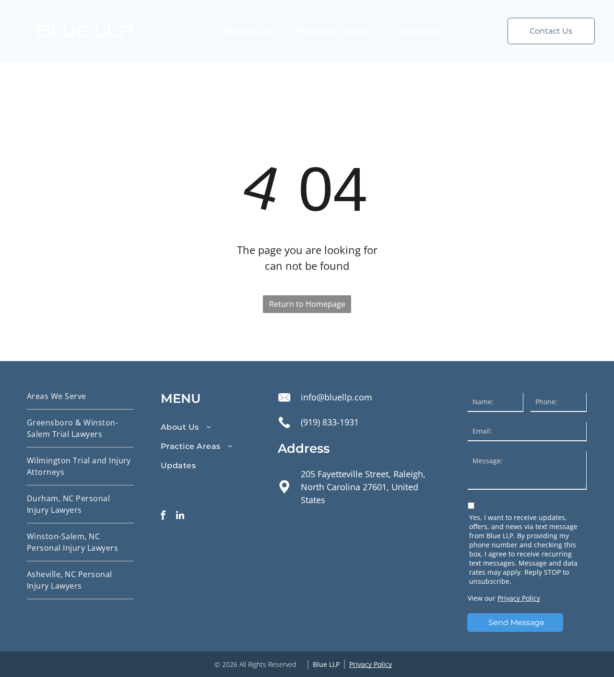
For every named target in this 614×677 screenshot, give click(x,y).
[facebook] (163, 516)
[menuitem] (252, 31)
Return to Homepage (307, 304)
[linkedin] (180, 516)
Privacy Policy (518, 598)
